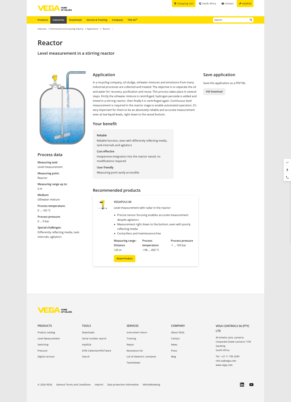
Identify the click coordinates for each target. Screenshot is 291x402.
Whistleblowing (151, 384)
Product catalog (46, 332)
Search (86, 356)
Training (131, 338)
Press (174, 350)
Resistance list (135, 350)
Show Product (125, 258)
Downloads (75, 19)
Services (133, 326)
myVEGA (86, 344)
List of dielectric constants (141, 356)
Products (43, 19)
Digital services (46, 356)
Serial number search (94, 338)
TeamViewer (133, 362)
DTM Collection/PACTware (96, 350)
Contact (175, 338)
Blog (173, 356)
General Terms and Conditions (73, 384)
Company (117, 19)
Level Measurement (49, 338)
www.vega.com (224, 365)
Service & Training (97, 19)
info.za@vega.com (226, 360)
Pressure (42, 350)
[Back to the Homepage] (55, 310)
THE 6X (132, 19)
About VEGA (177, 332)
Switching (43, 344)
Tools (86, 326)
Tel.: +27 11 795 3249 (227, 356)
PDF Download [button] (214, 91)
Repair (130, 344)
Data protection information (123, 384)
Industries (58, 19)
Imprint (99, 384)
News (174, 344)
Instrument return (137, 332)
